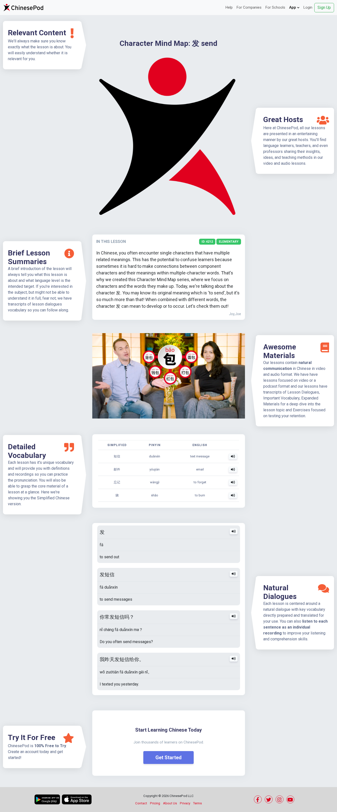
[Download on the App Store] (77, 799)
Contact (141, 803)
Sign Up (324, 7)
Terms (197, 803)
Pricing (155, 803)
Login (307, 7)
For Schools (275, 7)
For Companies (249, 7)
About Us (170, 803)
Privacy (185, 803)
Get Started (168, 757)
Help (229, 7)
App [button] (293, 7)
